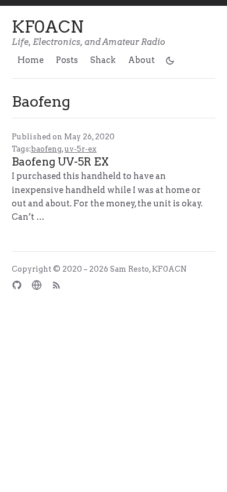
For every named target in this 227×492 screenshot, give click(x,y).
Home (30, 60)
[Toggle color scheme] (170, 60)
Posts (67, 60)
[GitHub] (17, 285)
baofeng (46, 149)
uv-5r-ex (81, 149)
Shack (103, 60)
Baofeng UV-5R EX (60, 161)
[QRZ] (36, 285)
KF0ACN (48, 27)
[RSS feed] (56, 285)
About (141, 60)
